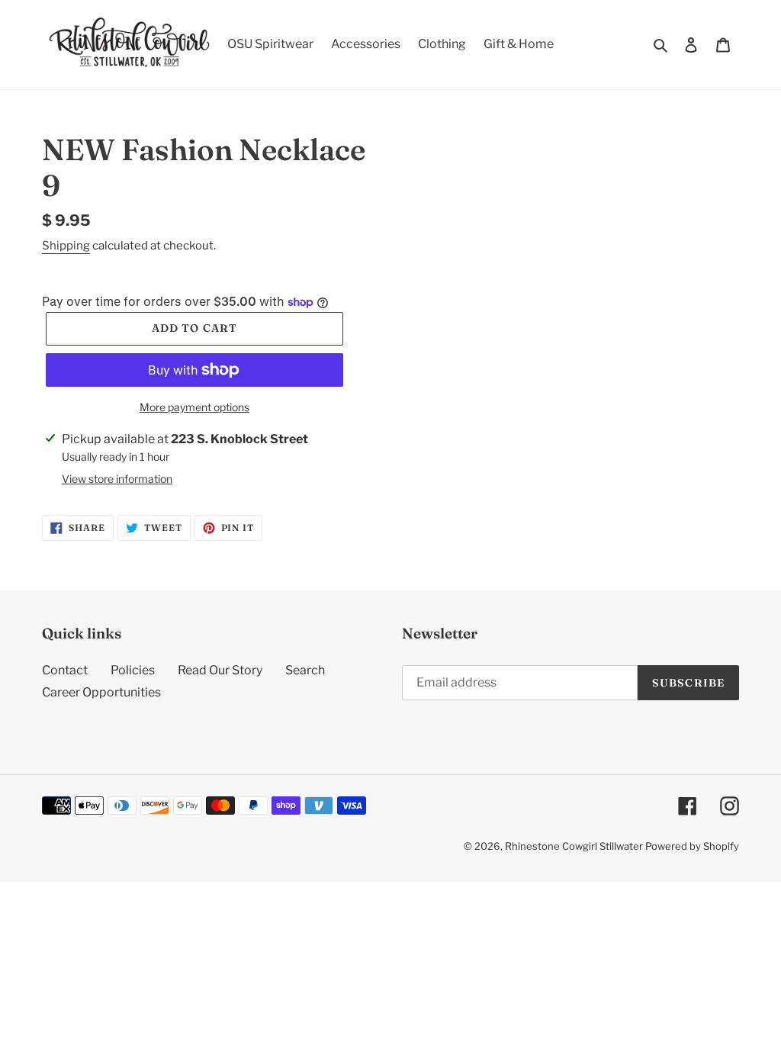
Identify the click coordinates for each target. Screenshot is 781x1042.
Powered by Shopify (692, 846)
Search (305, 670)
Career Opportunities (101, 692)
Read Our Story (220, 670)
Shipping (66, 245)
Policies (133, 670)
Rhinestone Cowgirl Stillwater (574, 846)
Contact (65, 670)
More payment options (194, 406)
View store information (117, 478)
